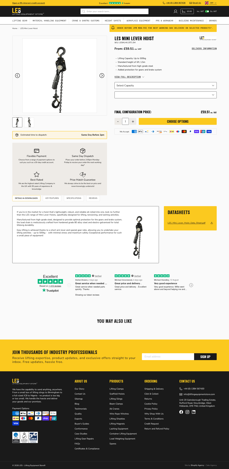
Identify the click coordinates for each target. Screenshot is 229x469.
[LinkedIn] (194, 412)
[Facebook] (181, 412)
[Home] (28, 11)
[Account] (175, 11)
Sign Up (205, 356)
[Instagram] (187, 412)
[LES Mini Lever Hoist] (59, 75)
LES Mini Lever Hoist (29, 28)
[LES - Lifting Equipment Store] (208, 38)
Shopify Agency (197, 465)
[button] (17, 75)
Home (14, 28)
